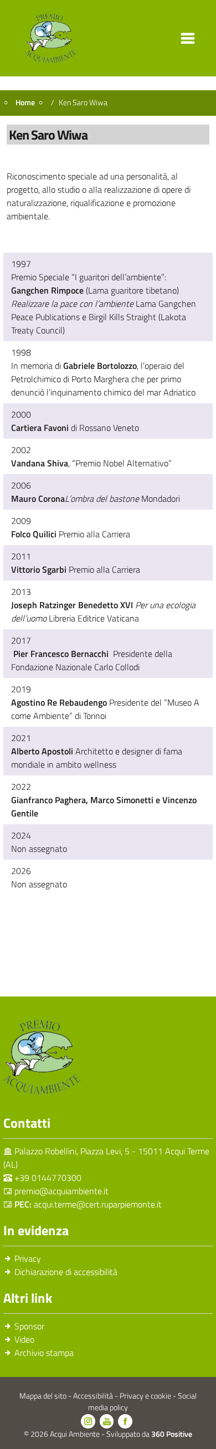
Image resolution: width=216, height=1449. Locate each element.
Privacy (27, 1258)
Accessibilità (94, 1396)
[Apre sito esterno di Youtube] (107, 1421)
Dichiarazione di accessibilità (65, 1271)
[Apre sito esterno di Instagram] (88, 1421)
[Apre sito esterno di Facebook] (125, 1421)
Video (24, 1339)
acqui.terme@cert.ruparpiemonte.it (98, 1204)
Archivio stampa (44, 1352)
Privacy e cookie (146, 1396)
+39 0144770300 (47, 1177)
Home (25, 102)
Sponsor (29, 1326)
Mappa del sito (43, 1396)
